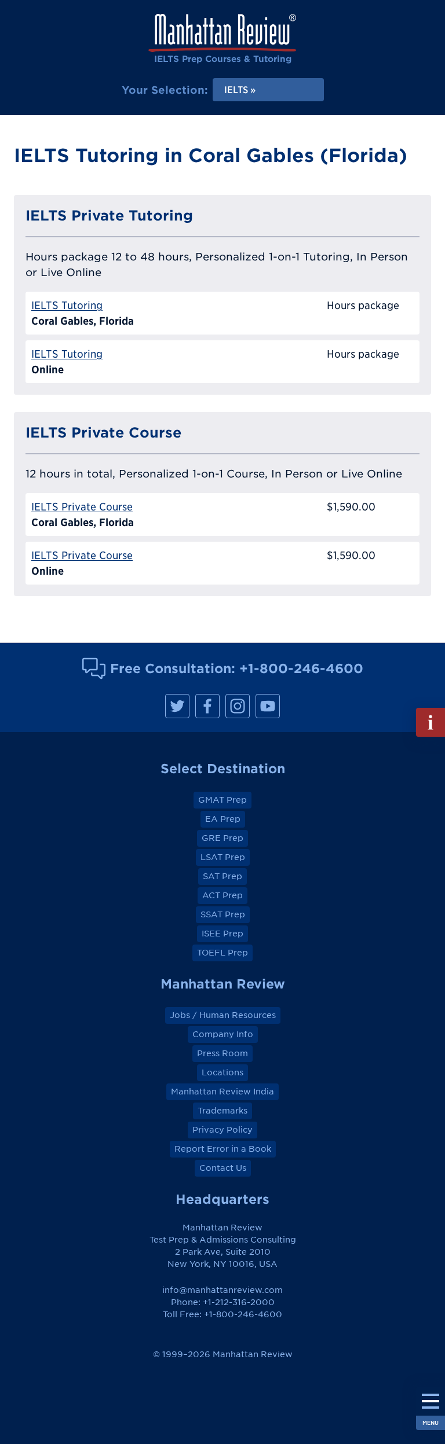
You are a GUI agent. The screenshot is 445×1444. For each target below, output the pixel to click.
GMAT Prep (222, 799)
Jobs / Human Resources (223, 1015)
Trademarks (222, 1110)
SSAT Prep (222, 914)
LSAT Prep (222, 857)
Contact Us (222, 1168)
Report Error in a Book (222, 1148)
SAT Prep (222, 876)
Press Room (222, 1053)
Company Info (222, 1034)
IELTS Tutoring (67, 305)
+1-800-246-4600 (301, 668)
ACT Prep (222, 895)
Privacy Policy (222, 1129)
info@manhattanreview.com (222, 1290)
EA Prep (222, 819)
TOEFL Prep (222, 952)
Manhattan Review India (222, 1091)
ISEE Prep (222, 933)
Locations (222, 1072)
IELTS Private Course (82, 507)
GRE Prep (222, 838)
